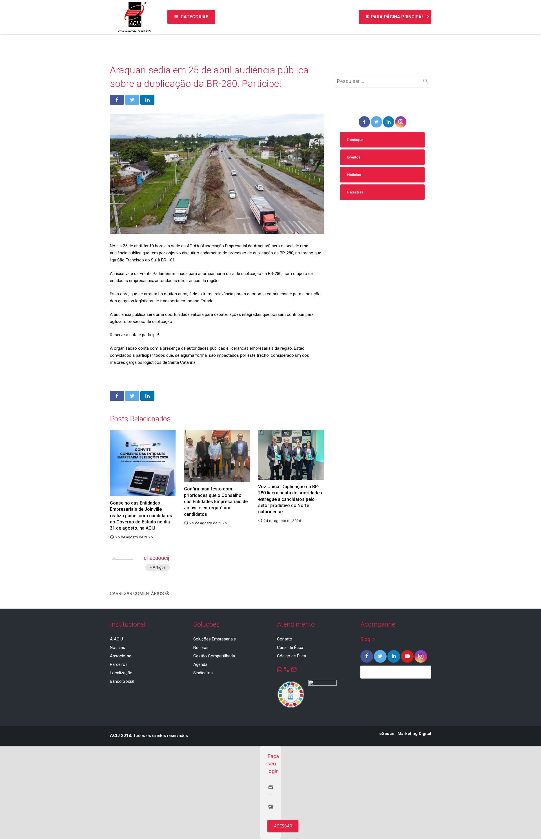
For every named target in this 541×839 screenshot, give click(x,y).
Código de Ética (291, 656)
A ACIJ (116, 639)
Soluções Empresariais (214, 639)
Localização (121, 672)
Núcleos (201, 647)
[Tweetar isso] (132, 100)
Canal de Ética (290, 647)
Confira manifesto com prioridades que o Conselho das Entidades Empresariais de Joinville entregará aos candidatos (216, 501)
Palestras (355, 192)
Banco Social (122, 681)
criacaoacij (156, 558)
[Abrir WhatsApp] (526, 824)
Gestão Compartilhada (214, 656)
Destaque (355, 140)
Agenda (200, 664)
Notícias (354, 175)
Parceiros (119, 664)
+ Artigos (158, 567)
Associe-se (120, 656)
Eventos (353, 157)
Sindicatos (203, 672)
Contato (284, 639)
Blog (368, 639)
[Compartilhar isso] (117, 100)
